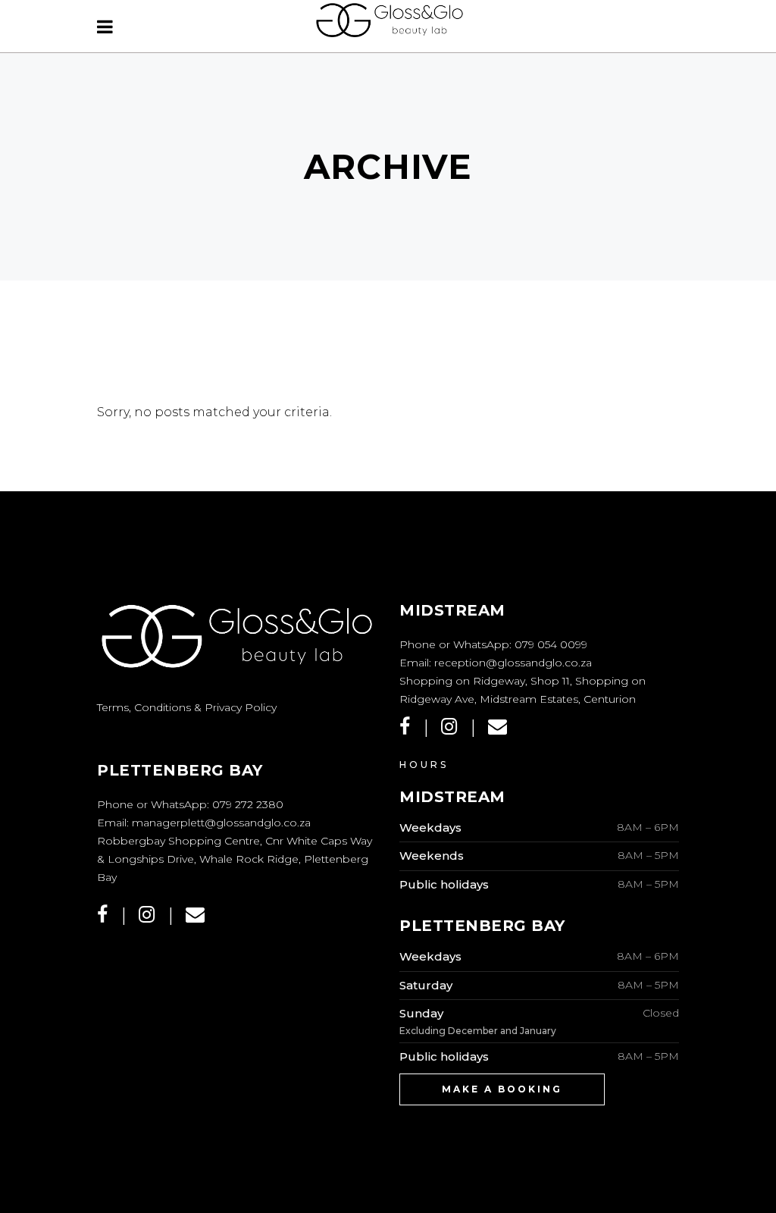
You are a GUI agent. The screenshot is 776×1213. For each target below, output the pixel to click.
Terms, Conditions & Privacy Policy (187, 707)
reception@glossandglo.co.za (513, 662)
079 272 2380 (247, 804)
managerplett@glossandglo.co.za (221, 822)
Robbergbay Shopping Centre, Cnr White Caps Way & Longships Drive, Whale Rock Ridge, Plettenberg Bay (234, 859)
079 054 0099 (551, 644)
